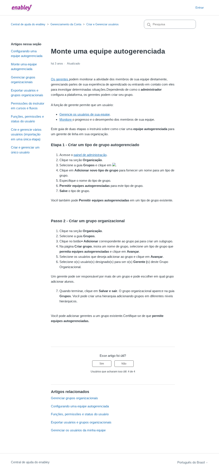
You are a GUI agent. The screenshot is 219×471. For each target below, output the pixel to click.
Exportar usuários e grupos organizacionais (27, 92)
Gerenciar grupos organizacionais (23, 79)
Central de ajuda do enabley (28, 24)
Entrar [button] (199, 7)
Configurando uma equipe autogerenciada (26, 53)
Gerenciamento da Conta (65, 24)
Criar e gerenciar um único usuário (25, 150)
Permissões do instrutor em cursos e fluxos (27, 106)
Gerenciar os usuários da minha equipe (78, 430)
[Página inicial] (22, 8)
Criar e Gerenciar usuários (102, 24)
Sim (101, 363)
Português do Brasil (191, 462)
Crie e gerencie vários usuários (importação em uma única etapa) (26, 134)
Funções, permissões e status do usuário (27, 119)
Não (123, 363)
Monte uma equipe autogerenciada (24, 66)
